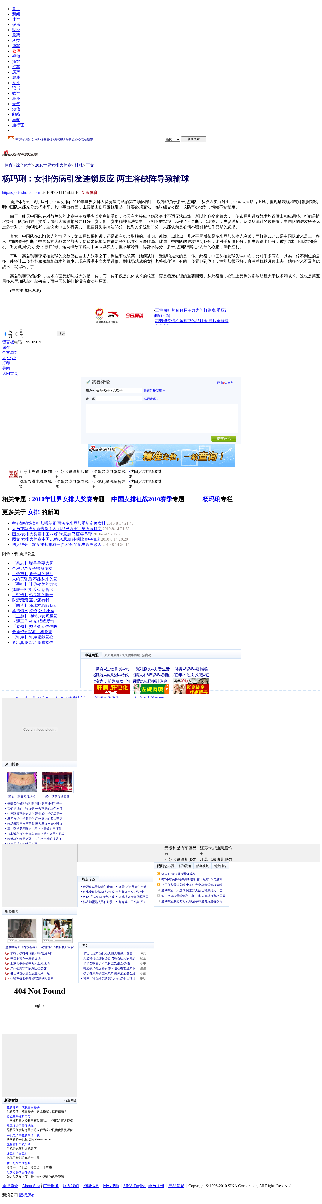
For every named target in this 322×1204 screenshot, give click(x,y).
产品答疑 (176, 1186)
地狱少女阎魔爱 (43, 616)
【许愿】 (20, 637)
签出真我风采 (24, 642)
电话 (18, 342)
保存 (6, 347)
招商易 (146, 655)
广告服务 (51, 1186)
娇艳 (33, 611)
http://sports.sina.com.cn (21, 192)
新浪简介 (10, 1186)
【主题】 (20, 616)
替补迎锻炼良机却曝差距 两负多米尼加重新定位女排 (59, 523)
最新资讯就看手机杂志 (32, 632)
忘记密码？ (151, 398)
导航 (16, 120)
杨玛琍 (212, 499)
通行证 (18, 125)
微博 (16, 51)
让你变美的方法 (43, 584)
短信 (16, 109)
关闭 (6, 368)
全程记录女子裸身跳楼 (32, 568)
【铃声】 (20, 574)
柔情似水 (20, 611)
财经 (16, 30)
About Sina (31, 1186)
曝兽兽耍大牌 (41, 563)
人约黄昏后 (22, 579)
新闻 (16, 14)
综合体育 (24, 165)
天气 (16, 104)
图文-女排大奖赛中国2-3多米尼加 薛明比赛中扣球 (56, 539)
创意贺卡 (45, 589)
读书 (16, 88)
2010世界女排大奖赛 (53, 165)
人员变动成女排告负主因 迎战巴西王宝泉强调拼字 (57, 528)
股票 (16, 35)
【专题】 (20, 626)
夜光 (33, 621)
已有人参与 (225, 383)
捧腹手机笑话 (24, 589)
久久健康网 (111, 655)
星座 (16, 98)
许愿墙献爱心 (41, 637)
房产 (16, 72)
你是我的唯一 (41, 595)
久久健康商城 (131, 655)
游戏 (16, 77)
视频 (16, 56)
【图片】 (20, 605)
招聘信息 (91, 1186)
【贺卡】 (20, 595)
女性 (16, 83)
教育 (16, 93)
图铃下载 (10, 554)
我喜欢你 (45, 642)
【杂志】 (20, 563)
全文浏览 (10, 352)
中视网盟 (92, 655)
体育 (16, 19)
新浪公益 (27, 554)
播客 (16, 61)
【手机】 (20, 584)
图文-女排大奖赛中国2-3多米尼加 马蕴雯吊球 (52, 534)
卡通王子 (20, 621)
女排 (34, 512)
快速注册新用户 (154, 390)
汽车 (16, 67)
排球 (79, 165)
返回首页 (10, 373)
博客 (16, 46)
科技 (16, 40)
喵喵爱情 (46, 621)
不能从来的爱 (45, 579)
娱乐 (16, 24)
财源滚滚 (20, 600)
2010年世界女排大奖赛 (62, 499)
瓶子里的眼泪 (41, 574)
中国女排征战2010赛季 (142, 499)
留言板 (8, 342)
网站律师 (111, 1186)
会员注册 (156, 1186)
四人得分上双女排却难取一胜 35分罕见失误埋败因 (57, 544)
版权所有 (27, 1195)
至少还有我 (39, 600)
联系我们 (71, 1186)
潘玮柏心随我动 (43, 605)
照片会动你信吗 (43, 626)
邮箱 (16, 114)
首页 (16, 9)
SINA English (134, 1186)
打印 (6, 363)
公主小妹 (46, 611)
